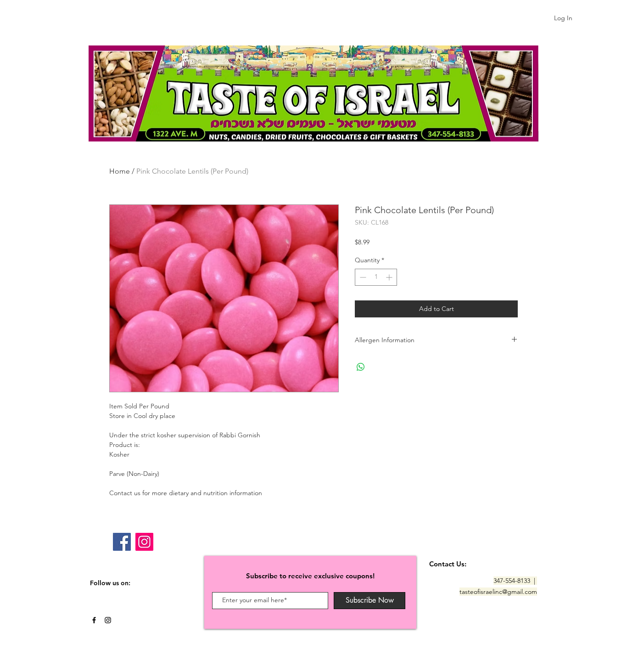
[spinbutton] (376, 277)
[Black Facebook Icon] (94, 620)
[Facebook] (122, 542)
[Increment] (390, 277)
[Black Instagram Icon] (108, 620)
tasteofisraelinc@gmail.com (498, 592)
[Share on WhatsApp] (360, 367)
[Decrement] (362, 277)
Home (119, 171)
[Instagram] (144, 542)
